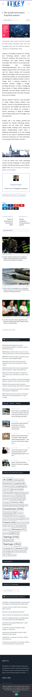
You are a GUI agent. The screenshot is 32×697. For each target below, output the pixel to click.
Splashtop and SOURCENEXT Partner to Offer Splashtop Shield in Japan (14, 633)
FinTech (17, 502)
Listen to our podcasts (12, 340)
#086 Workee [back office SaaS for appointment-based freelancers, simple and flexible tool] (15, 369)
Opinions (18, 403)
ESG (12, 496)
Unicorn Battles (8, 551)
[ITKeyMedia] (16, 3)
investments (9, 513)
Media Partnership (7, 683)
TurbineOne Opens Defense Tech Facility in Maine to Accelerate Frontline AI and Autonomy (15, 643)
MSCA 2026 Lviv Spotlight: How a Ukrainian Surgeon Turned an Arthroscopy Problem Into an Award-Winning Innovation (16, 289)
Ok (16, 694)
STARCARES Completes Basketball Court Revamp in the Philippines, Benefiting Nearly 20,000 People (16, 603)
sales (5, 533)
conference (8, 486)
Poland (9, 522)
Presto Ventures (23, 523)
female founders (19, 499)
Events (28, 20)
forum (5, 505)
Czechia (8, 493)
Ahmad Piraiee (7, 20)
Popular (5, 403)
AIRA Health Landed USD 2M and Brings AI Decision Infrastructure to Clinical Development (19, 426)
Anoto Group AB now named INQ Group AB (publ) (15, 615)
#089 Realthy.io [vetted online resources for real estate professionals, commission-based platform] (16, 352)
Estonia (20, 496)
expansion (7, 499)
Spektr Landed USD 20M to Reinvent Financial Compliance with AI (20, 464)
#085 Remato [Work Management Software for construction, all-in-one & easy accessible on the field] (15, 374)
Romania (19, 529)
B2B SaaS (19, 480)
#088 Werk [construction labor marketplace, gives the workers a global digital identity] (15, 357)
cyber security (16, 489)
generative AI (14, 505)
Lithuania (7, 516)
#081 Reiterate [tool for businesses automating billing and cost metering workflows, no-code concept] (15, 395)
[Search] (29, 4)
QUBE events (8, 526)
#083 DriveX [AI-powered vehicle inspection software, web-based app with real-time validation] (16, 385)
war (14, 555)
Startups (11, 544)
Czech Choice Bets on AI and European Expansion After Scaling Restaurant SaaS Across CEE (20, 452)
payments (23, 519)
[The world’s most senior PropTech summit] (16, 31)
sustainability (8, 549)
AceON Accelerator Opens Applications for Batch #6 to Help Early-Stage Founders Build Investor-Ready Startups (15, 321)
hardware (23, 505)
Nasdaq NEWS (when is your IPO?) (15, 597)
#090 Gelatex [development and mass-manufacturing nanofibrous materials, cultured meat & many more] (15, 347)
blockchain (6, 195)
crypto (5, 489)
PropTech (14, 195)
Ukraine (21, 548)
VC (6, 555)
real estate (22, 195)
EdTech (6, 496)
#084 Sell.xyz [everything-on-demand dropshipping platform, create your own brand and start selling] (16, 380)
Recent (12, 403)
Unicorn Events (20, 551)
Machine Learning (19, 516)
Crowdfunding (20, 486)
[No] (30, 690)
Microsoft (14, 519)
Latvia (20, 513)
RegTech (6, 530)
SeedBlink (14, 533)
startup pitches (8, 540)
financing (6, 502)
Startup (10, 537)
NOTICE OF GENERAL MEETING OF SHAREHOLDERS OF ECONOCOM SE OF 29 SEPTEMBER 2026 (15, 619)
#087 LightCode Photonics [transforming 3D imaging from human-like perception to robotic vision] (14, 363)
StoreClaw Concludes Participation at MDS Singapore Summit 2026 (13, 628)
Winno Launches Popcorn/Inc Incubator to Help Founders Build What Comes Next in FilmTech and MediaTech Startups (15, 258)
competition (19, 483)
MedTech (6, 519)
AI (7, 479)
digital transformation (21, 493)
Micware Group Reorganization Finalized (13, 612)
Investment (13, 508)
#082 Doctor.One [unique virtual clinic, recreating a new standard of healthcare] (15, 390)
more (27, 672)
